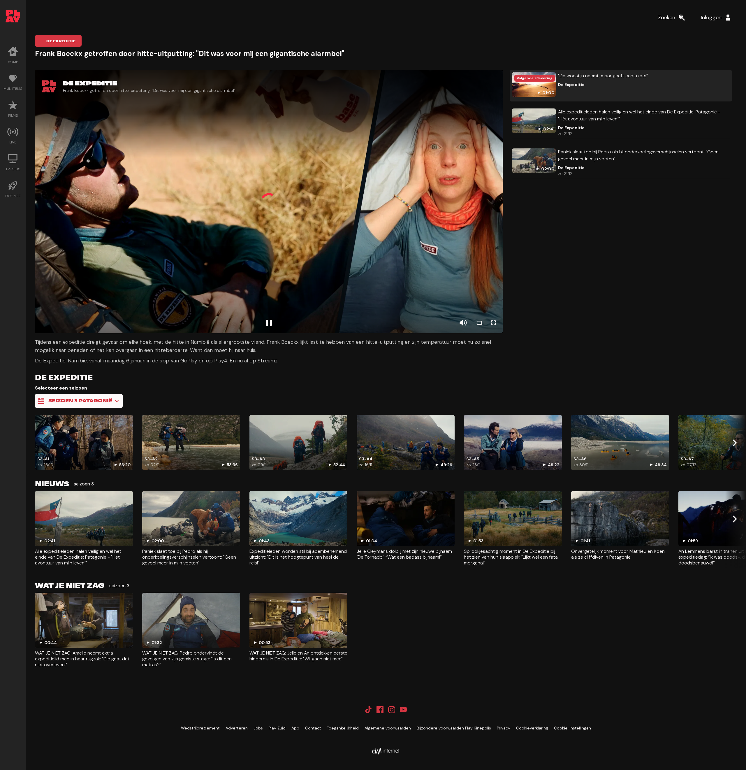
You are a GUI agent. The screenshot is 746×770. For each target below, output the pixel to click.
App (295, 728)
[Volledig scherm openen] (493, 322)
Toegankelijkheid (343, 728)
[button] (269, 201)
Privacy (503, 728)
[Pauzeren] (269, 323)
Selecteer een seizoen (61, 388)
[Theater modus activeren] (479, 322)
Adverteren (237, 728)
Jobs (258, 728)
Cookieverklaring (532, 728)
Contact (313, 728)
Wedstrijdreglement (200, 728)
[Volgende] (734, 443)
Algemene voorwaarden (388, 728)
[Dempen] (463, 322)
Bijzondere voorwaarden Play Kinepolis (454, 728)
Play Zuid (277, 728)
